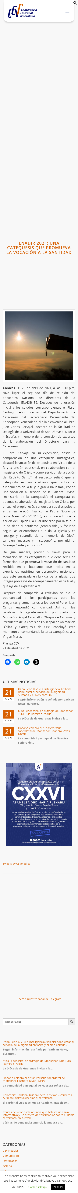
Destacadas (10, 1161)
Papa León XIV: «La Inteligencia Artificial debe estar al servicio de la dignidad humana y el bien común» (44, 692)
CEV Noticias (11, 1150)
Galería (7, 1166)
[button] (75, 4)
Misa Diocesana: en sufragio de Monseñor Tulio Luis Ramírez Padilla (45, 712)
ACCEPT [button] (58, 1187)
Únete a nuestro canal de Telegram (39, 999)
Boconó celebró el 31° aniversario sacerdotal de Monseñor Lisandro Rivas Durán (44, 731)
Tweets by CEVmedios (16, 863)
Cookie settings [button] (37, 1186)
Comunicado (11, 1156)
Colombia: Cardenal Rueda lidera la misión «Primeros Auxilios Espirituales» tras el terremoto (37, 1096)
